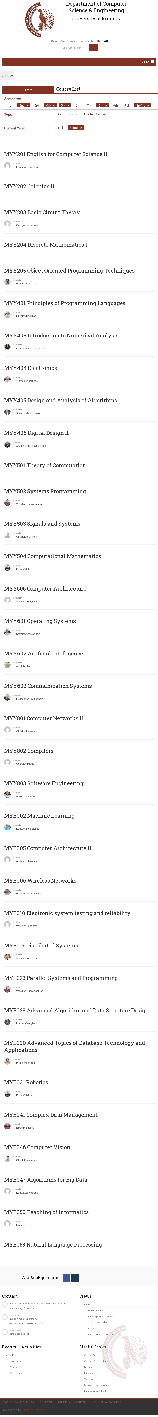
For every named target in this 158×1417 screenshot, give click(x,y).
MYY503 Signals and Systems (42, 523)
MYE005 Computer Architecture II (47, 848)
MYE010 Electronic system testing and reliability (67, 912)
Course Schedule (93, 1355)
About (63, 40)
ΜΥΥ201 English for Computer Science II (55, 154)
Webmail (89, 1378)
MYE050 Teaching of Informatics (46, 1212)
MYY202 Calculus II (29, 186)
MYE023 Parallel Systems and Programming (61, 977)
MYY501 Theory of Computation (45, 465)
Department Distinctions (102, 1334)
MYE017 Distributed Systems (41, 945)
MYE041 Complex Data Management (51, 1114)
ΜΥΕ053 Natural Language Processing (53, 1244)
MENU (5, 75)
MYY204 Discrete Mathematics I (45, 244)
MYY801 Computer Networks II (43, 718)
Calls (91, 1328)
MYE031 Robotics (26, 1082)
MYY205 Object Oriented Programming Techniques (69, 270)
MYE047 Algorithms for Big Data (45, 1179)
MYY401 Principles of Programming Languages (64, 302)
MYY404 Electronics (30, 367)
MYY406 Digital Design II (36, 432)
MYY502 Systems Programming (45, 491)
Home (54, 40)
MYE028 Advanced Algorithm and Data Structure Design (76, 1010)
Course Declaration (95, 1361)
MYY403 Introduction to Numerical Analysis (61, 335)
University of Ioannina (97, 1384)
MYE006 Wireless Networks (40, 880)
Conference (16, 1373)
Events (13, 1367)
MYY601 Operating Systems (40, 620)
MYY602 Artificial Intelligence (43, 653)
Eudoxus (88, 1372)
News (87, 1304)
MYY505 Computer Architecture (45, 588)
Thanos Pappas (33, 1410)
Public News (95, 1310)
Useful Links (87, 40)
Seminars (15, 1361)
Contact (73, 40)
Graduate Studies (98, 1322)
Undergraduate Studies (101, 1316)
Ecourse (88, 1367)
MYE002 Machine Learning (39, 815)
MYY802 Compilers (28, 750)
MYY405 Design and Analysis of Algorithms (60, 400)
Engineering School (95, 1390)
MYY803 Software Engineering (44, 783)
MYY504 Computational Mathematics (52, 556)
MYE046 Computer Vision (37, 1147)
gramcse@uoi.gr (19, 1333)
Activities (11, 1355)
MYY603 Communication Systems (48, 685)
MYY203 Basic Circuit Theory (42, 212)
